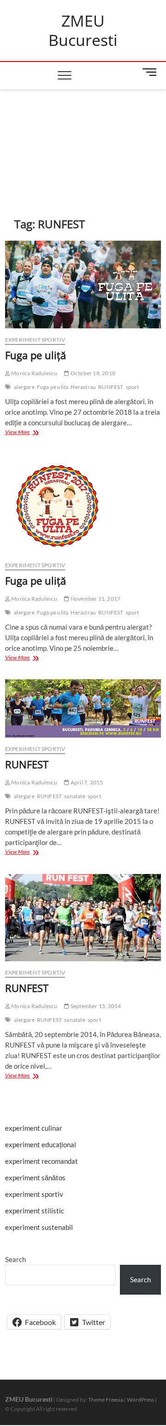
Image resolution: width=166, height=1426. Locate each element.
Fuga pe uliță (35, 355)
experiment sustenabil (39, 1227)
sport (132, 386)
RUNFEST (110, 386)
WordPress (140, 1399)
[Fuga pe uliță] (83, 284)
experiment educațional (40, 1144)
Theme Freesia (105, 1399)
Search (15, 1259)
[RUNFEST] (83, 708)
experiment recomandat (41, 1161)
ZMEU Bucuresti (83, 30)
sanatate (74, 796)
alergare (24, 386)
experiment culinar (33, 1128)
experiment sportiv (35, 339)
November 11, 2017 (95, 598)
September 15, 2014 (95, 1006)
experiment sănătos (35, 1177)
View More (23, 433)
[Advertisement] (83, 140)
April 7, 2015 (86, 782)
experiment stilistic (34, 1210)
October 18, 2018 (92, 373)
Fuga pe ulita (53, 386)
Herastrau (83, 386)
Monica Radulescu (33, 373)
